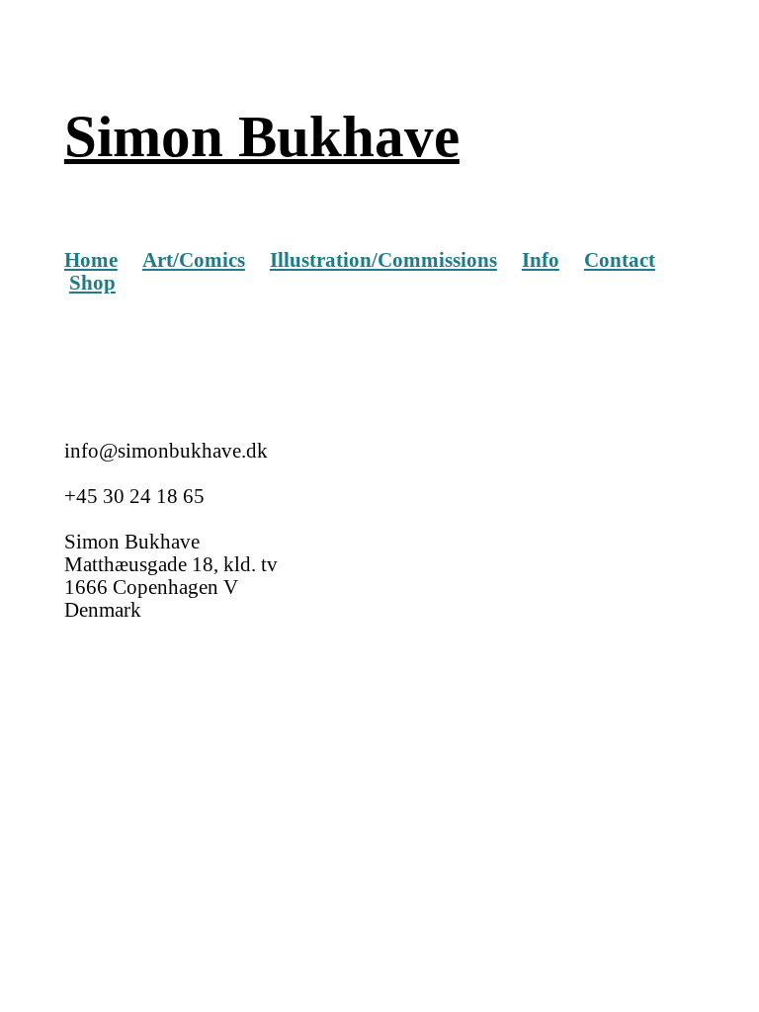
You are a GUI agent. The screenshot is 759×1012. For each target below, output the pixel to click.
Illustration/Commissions (383, 260)
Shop (92, 283)
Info (540, 260)
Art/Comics (193, 260)
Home (91, 260)
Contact (619, 260)
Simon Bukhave (262, 136)
